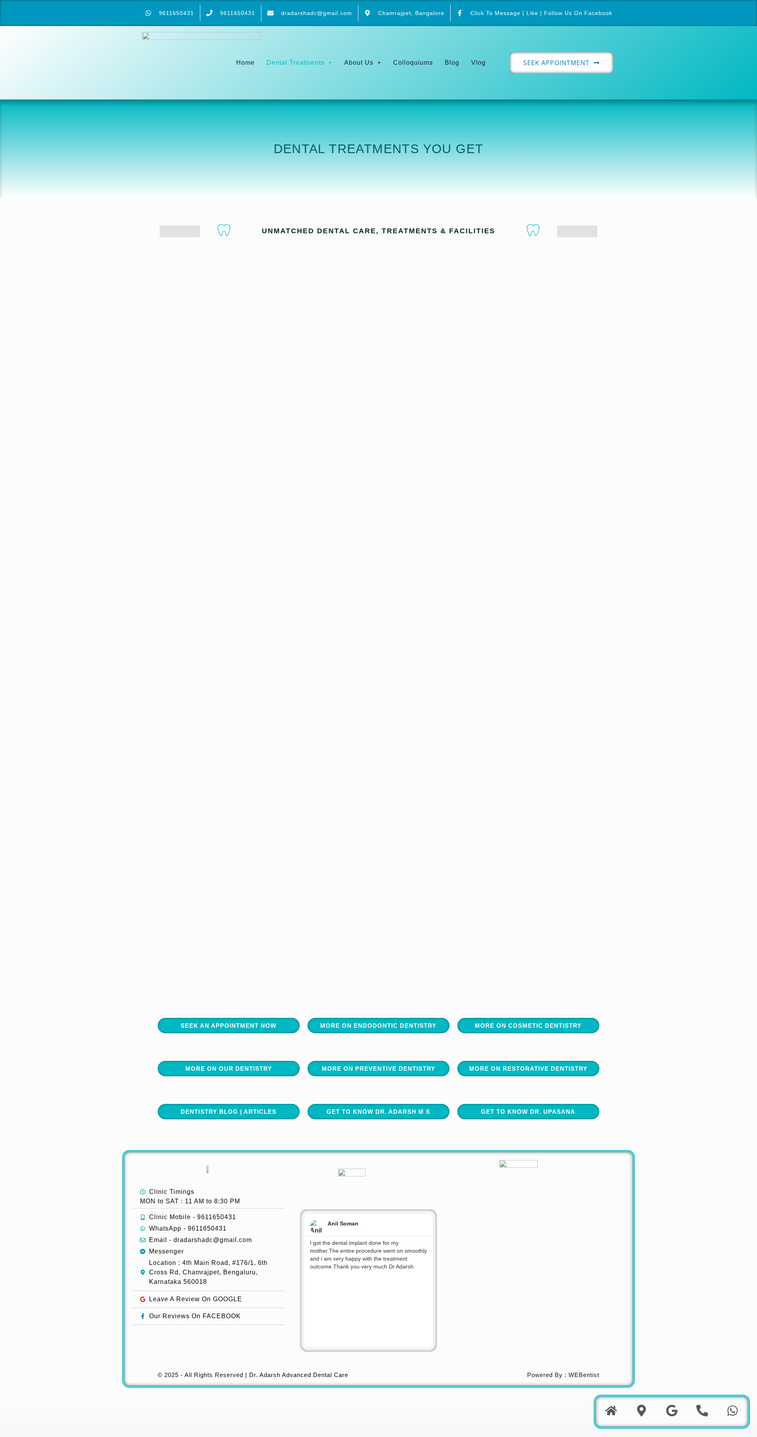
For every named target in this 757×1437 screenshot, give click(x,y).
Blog (452, 62)
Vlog (478, 62)
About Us (358, 62)
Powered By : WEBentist (563, 1374)
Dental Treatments (295, 62)
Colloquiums (413, 62)
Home (245, 62)
